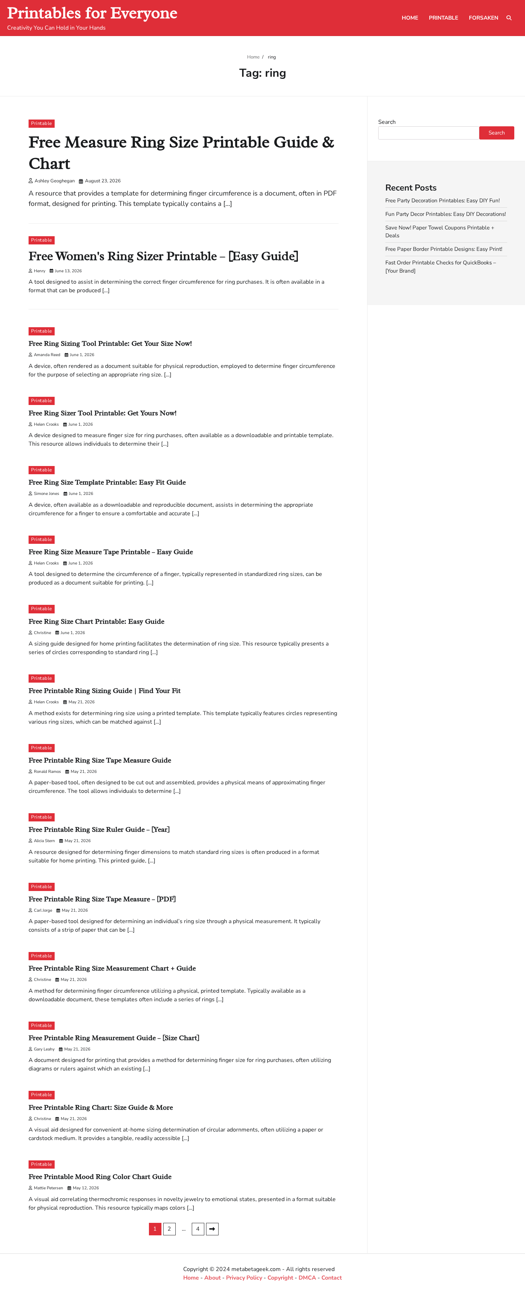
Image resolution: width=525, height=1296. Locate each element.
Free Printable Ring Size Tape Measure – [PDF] (102, 899)
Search (387, 122)
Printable (443, 17)
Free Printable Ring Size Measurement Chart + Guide (112, 968)
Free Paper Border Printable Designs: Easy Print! (443, 249)
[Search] (509, 17)
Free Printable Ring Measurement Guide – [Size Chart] (114, 1037)
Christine (42, 633)
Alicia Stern (44, 841)
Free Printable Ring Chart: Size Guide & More (101, 1107)
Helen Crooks (46, 424)
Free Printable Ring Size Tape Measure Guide (100, 760)
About (212, 1278)
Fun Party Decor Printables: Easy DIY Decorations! (445, 213)
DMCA (307, 1278)
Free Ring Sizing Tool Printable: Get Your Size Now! (110, 343)
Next (212, 1229)
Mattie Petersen (48, 1188)
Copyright (280, 1278)
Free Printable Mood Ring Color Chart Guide (100, 1176)
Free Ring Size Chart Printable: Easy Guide (96, 621)
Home (410, 17)
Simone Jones (46, 493)
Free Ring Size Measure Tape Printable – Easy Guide (111, 551)
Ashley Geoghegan (55, 181)
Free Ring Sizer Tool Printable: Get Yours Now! (103, 413)
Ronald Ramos (47, 771)
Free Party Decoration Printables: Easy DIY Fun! (442, 200)
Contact (331, 1278)
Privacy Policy (244, 1278)
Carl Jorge (43, 910)
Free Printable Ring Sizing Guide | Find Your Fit (105, 690)
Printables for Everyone (92, 12)
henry (39, 271)
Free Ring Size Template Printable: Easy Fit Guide (107, 482)
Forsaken (483, 17)
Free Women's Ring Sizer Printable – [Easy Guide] (164, 256)
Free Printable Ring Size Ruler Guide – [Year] (99, 829)
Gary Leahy (44, 1049)
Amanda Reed (47, 355)
